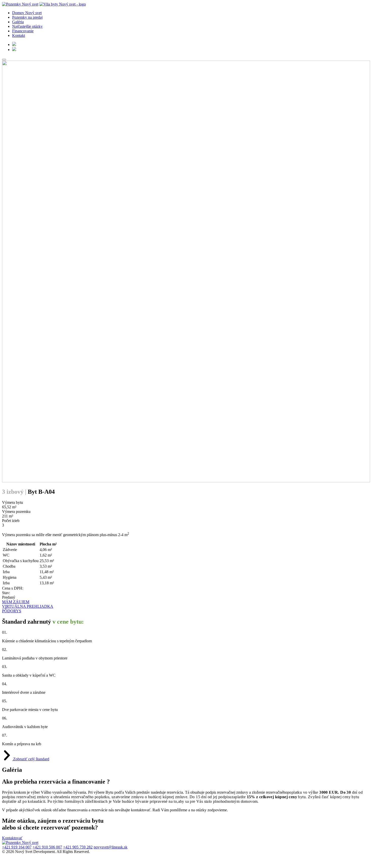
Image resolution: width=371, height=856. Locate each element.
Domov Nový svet (27, 13)
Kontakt (18, 35)
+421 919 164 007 (17, 847)
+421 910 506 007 (47, 847)
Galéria (18, 22)
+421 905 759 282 (78, 847)
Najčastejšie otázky (27, 26)
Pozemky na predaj (27, 17)
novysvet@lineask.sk (110, 847)
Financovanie (23, 31)
